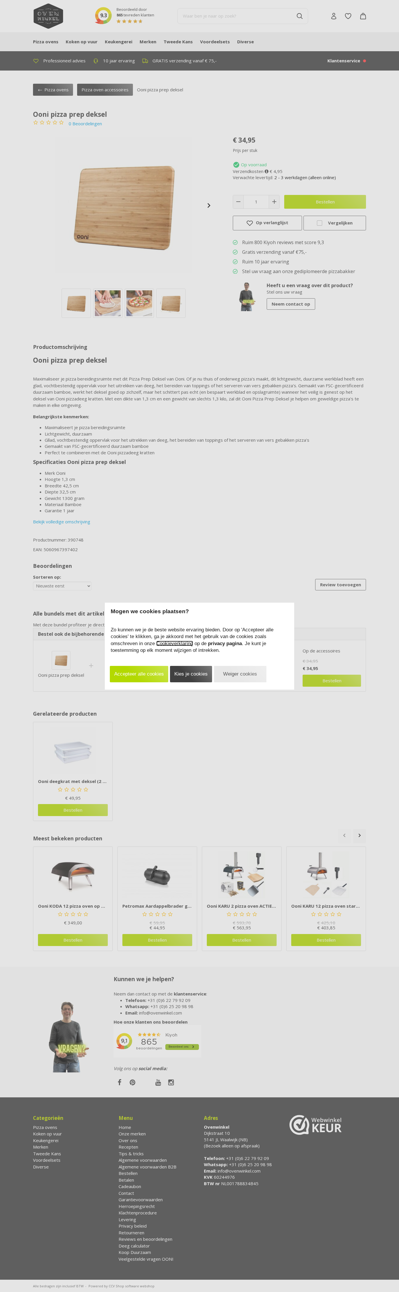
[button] (139, 674)
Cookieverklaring (174, 643)
